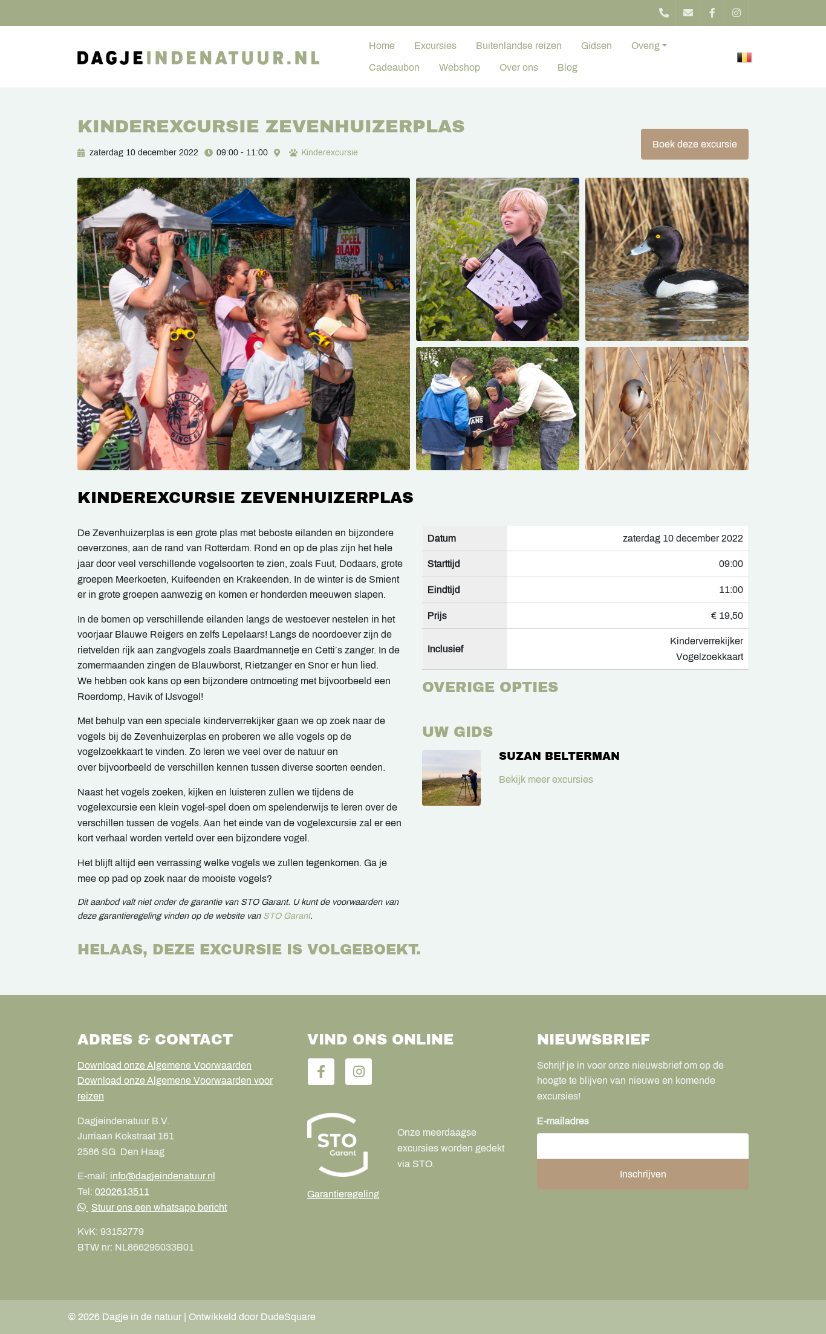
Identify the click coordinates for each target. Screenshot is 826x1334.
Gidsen (596, 45)
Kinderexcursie (329, 152)
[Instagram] (736, 13)
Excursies (435, 45)
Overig (645, 45)
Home (382, 45)
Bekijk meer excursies (546, 779)
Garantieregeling (343, 1194)
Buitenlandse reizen (519, 45)
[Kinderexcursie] (243, 324)
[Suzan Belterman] (451, 778)
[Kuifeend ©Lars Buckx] (667, 259)
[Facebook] (712, 13)
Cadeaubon (394, 67)
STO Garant (286, 916)
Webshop (459, 67)
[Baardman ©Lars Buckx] (667, 408)
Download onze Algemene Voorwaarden (164, 1065)
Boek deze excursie (694, 144)
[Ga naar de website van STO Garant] (343, 1145)
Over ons (518, 67)
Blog (567, 67)
